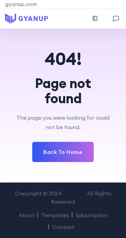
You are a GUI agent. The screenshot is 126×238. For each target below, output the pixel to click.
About (27, 215)
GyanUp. (74, 193)
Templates (55, 215)
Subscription (92, 215)
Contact (63, 227)
